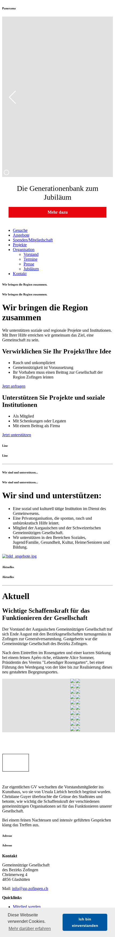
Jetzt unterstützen (16, 435)
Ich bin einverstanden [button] (85, 922)
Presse (29, 264)
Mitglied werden (27, 906)
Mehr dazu (58, 212)
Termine (30, 259)
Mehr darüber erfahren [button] (30, 928)
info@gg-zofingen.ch (30, 888)
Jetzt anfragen (13, 386)
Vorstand (31, 254)
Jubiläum (31, 269)
